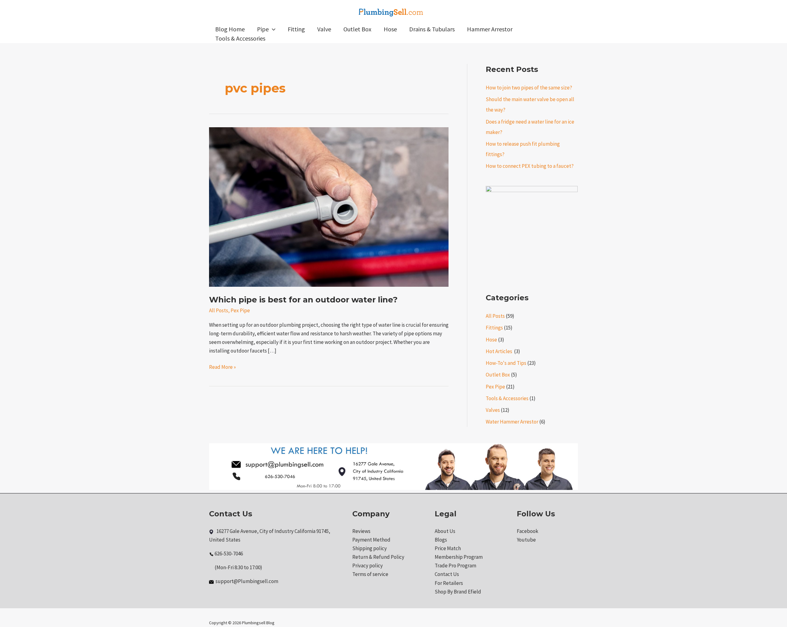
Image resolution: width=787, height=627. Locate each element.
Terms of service (370, 574)
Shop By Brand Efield (458, 591)
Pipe (263, 29)
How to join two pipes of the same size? (529, 87)
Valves (493, 410)
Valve (324, 29)
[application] (272, 29)
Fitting (296, 29)
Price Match (448, 548)
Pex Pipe (240, 310)
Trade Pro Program (455, 565)
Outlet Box (357, 29)
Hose (390, 29)
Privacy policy (367, 565)
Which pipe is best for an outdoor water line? (303, 300)
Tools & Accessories (240, 38)
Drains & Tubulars (432, 29)
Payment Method (371, 539)
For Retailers (449, 583)
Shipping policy (369, 548)
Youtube (526, 539)
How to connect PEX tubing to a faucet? (530, 166)
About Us (445, 531)
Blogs (441, 539)
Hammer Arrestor (489, 29)
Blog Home (230, 29)
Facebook (527, 531)
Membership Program (459, 557)
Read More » (222, 366)
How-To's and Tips (506, 363)
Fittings (494, 327)
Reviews (361, 531)
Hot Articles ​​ (499, 351)
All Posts (218, 310)
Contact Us (447, 574)
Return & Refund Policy (378, 557)
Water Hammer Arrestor (512, 421)
